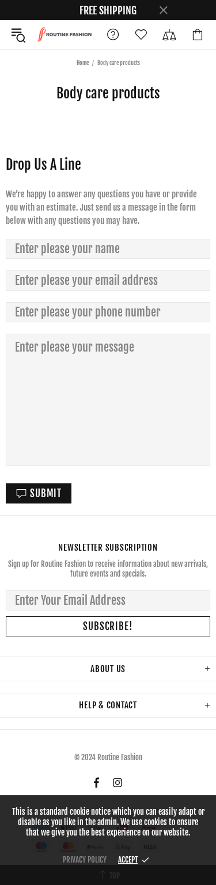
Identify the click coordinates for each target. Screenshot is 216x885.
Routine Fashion (64, 34)
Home (83, 62)
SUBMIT (46, 493)
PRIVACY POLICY (85, 859)
